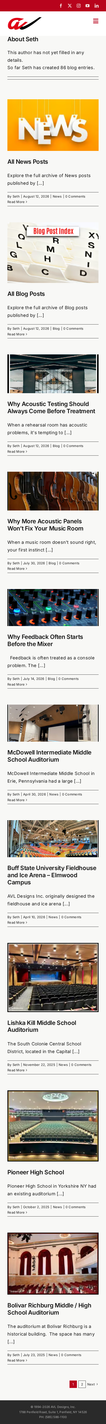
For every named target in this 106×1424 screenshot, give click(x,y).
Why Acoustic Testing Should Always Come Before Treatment (51, 407)
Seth (16, 196)
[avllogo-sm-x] (24, 18)
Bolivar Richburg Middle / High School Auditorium (49, 1309)
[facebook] (61, 6)
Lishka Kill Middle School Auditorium (41, 1026)
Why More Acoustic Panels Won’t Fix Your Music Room (45, 525)
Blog (56, 328)
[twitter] (70, 6)
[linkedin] (97, 6)
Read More (16, 202)
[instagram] (79, 6)
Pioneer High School (35, 1172)
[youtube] (87, 6)
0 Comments (75, 196)
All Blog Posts (26, 293)
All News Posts (27, 161)
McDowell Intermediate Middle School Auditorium (49, 756)
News (57, 196)
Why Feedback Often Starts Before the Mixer (45, 640)
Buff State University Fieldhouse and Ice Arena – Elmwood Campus (51, 875)
